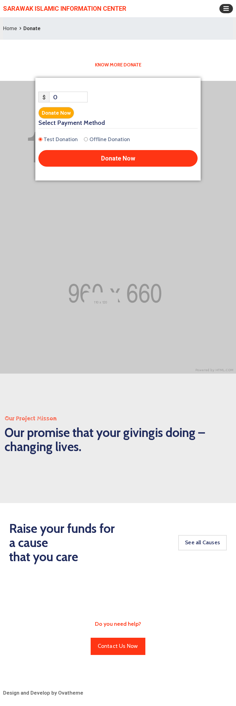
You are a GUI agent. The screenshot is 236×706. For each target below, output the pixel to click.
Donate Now (56, 113)
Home (10, 28)
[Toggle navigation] (226, 8)
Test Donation (61, 139)
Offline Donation (109, 139)
